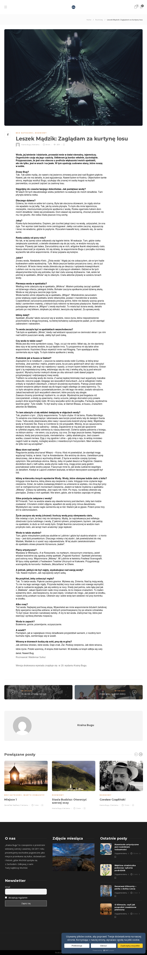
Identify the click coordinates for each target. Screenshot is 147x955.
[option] (26, 783)
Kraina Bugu (26, 145)
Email (7, 887)
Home (89, 20)
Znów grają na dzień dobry (112, 694)
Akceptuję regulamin (17, 897)
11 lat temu (24, 805)
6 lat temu (66, 808)
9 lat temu (35, 145)
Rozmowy (99, 20)
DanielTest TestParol (12, 805)
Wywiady (26, 691)
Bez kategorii (24, 133)
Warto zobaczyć (34, 795)
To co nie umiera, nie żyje (33, 694)
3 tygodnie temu (121, 853)
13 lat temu (114, 805)
